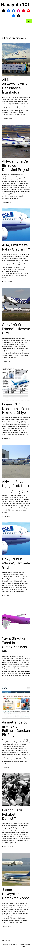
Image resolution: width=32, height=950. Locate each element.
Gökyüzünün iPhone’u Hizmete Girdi (16, 329)
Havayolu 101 (6, 940)
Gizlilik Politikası (25, 944)
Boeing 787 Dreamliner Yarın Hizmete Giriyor (15, 408)
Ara (29, 21)
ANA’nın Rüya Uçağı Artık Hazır (15, 483)
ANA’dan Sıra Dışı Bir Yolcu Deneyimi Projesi (16, 165)
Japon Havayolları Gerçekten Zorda (15, 894)
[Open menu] (3, 26)
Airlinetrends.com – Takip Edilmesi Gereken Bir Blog (16, 728)
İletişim (5, 944)
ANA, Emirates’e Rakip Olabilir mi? (16, 247)
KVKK (17, 944)
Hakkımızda (11, 944)
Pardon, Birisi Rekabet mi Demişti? (12, 814)
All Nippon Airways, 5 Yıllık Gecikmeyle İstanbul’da (14, 86)
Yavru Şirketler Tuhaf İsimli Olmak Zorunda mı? (14, 644)
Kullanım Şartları (25, 946)
